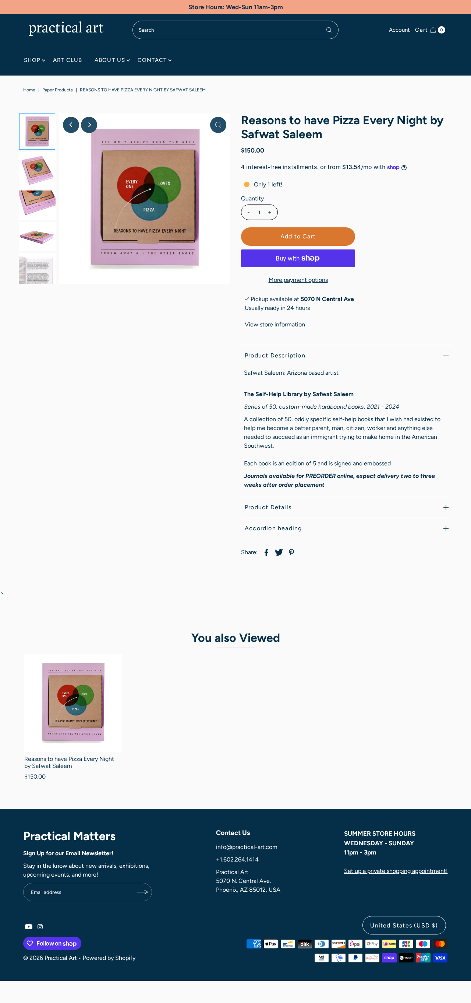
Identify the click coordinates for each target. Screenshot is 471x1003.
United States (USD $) (404, 925)
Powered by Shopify (109, 957)
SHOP (32, 60)
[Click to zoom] (218, 125)
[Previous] (71, 125)
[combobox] (235, 30)
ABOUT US (110, 60)
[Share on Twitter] (278, 552)
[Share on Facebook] (266, 552)
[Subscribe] (143, 892)
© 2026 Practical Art (50, 957)
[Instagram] (40, 927)
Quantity (252, 198)
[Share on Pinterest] (291, 552)
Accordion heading (273, 528)
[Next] (89, 125)
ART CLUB (67, 60)
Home (29, 89)
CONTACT (152, 60)
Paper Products (57, 89)
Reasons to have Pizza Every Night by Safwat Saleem (69, 762)
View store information (275, 324)
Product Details (268, 507)
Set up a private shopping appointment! (396, 870)
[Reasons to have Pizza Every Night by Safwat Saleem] (72, 702)
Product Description (275, 355)
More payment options (298, 279)
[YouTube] (28, 927)
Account (399, 30)
